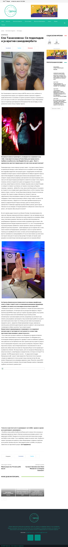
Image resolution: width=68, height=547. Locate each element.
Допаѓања (49, 40)
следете (56, 40)
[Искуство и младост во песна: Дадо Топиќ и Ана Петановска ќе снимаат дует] (50, 76)
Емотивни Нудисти (10, 31)
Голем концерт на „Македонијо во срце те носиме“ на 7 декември (37, 494)
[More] (37, 48)
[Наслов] (8, 488)
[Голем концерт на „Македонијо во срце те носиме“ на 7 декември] (37, 488)
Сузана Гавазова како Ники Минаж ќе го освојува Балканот (35, 468)
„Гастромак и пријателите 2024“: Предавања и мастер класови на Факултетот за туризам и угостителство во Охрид (59, 93)
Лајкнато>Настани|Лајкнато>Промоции (22, 489)
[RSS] (65, 1)
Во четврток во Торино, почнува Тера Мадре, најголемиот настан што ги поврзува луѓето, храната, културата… (59, 102)
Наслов (8, 495)
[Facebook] (63, 1)
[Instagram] (38, 538)
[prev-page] (2, 499)
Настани (36, 491)
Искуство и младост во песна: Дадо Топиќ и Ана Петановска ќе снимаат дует (22, 493)
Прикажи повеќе (56, 108)
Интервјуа (19, 31)
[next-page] (5, 499)
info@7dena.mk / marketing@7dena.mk (36, 532)
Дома (2, 31)
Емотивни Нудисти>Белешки (8, 493)
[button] (64, 23)
